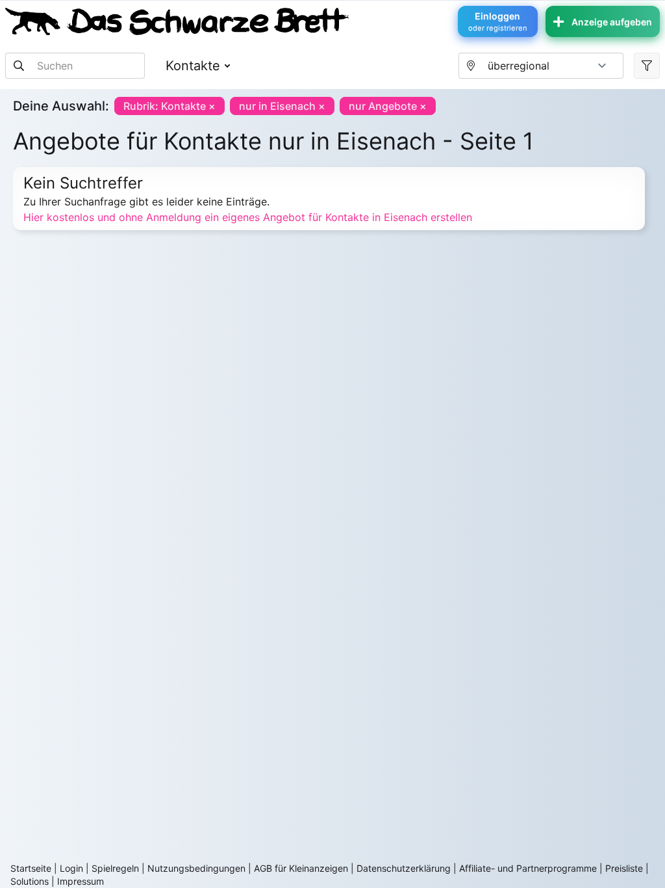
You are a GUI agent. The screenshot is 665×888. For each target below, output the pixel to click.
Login (71, 868)
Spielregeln (115, 868)
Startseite (30, 868)
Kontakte (193, 65)
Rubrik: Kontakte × (169, 105)
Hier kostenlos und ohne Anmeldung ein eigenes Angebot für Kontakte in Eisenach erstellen (247, 217)
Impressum (80, 881)
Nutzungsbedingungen (196, 868)
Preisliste (624, 868)
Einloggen (497, 21)
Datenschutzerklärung (404, 868)
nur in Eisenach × (282, 105)
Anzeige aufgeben (611, 21)
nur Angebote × (388, 105)
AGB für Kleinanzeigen (301, 868)
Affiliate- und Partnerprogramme (528, 868)
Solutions (29, 881)
